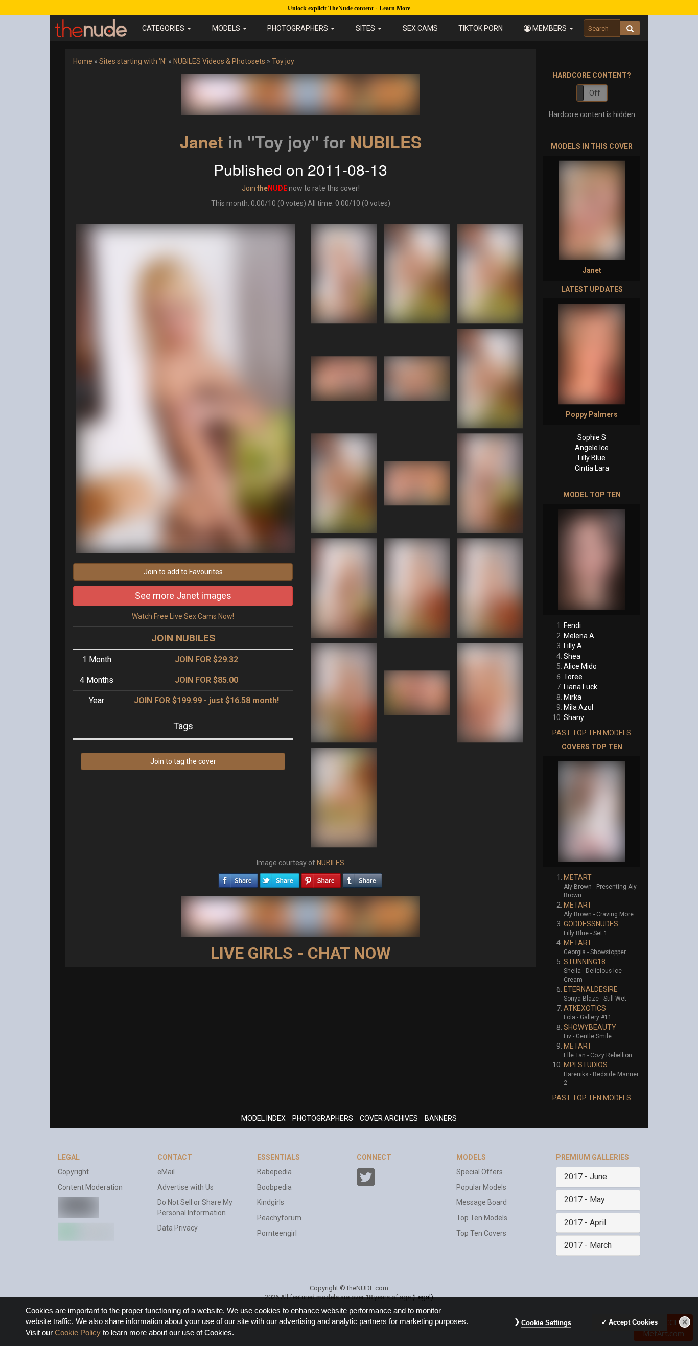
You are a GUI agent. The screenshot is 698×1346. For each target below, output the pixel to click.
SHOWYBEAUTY (590, 1027)
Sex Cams (420, 28)
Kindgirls (270, 1202)
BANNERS (441, 1118)
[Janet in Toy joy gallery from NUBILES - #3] (490, 273)
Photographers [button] (298, 28)
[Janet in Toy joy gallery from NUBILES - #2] (417, 273)
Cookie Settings (546, 1323)
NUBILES (386, 141)
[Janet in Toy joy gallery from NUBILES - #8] (417, 482)
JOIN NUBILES (183, 638)
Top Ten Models (481, 1218)
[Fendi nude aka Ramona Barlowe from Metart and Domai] (591, 559)
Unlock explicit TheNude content (331, 8)
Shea (572, 656)
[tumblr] (362, 878)
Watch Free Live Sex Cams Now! (183, 616)
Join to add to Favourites (183, 572)
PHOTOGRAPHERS (322, 1118)
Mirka (572, 697)
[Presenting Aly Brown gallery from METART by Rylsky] (591, 811)
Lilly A (573, 646)
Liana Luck (580, 687)
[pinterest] (321, 878)
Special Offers (479, 1172)
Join (248, 188)
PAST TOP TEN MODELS (591, 733)
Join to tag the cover (183, 761)
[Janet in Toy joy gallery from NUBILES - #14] (417, 692)
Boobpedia (274, 1187)
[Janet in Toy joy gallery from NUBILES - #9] (490, 482)
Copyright (73, 1172)
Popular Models (481, 1187)
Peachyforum (279, 1218)
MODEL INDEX (263, 1118)
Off (594, 93)
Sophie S (591, 437)
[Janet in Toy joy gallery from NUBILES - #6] (490, 378)
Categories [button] (164, 28)
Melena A (579, 636)
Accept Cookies (633, 1322)
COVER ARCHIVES (389, 1118)
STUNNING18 (585, 962)
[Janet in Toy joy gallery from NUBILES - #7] (344, 482)
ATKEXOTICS (585, 1008)
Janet (201, 141)
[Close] (684, 1322)
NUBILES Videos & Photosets (219, 61)
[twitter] (279, 878)
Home (82, 61)
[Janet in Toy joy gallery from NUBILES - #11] (417, 587)
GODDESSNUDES (591, 924)
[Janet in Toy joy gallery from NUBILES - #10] (344, 587)
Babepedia (274, 1172)
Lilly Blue (592, 458)
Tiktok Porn (480, 28)
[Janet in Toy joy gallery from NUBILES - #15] (490, 692)
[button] (548, 28)
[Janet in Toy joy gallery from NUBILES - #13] (344, 692)
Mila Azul (578, 707)
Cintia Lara (592, 468)
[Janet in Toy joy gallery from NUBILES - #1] (344, 273)
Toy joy (283, 61)
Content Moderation (90, 1187)
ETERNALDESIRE (591, 989)
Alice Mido (580, 666)
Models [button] (227, 28)
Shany (574, 717)
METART (578, 877)
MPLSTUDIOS (586, 1065)
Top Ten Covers (481, 1233)
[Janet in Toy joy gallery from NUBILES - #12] (490, 587)
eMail (166, 1172)
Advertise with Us (185, 1187)
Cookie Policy (78, 1333)
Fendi (572, 625)
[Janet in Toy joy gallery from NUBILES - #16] (344, 797)
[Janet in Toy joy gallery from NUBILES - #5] (417, 378)
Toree (573, 676)
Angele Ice (592, 448)
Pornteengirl (277, 1233)
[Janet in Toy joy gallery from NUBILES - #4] (344, 378)
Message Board (481, 1202)
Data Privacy (177, 1228)
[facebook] (238, 878)
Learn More (394, 8)
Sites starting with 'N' (133, 61)
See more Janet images (183, 595)
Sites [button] (366, 28)
